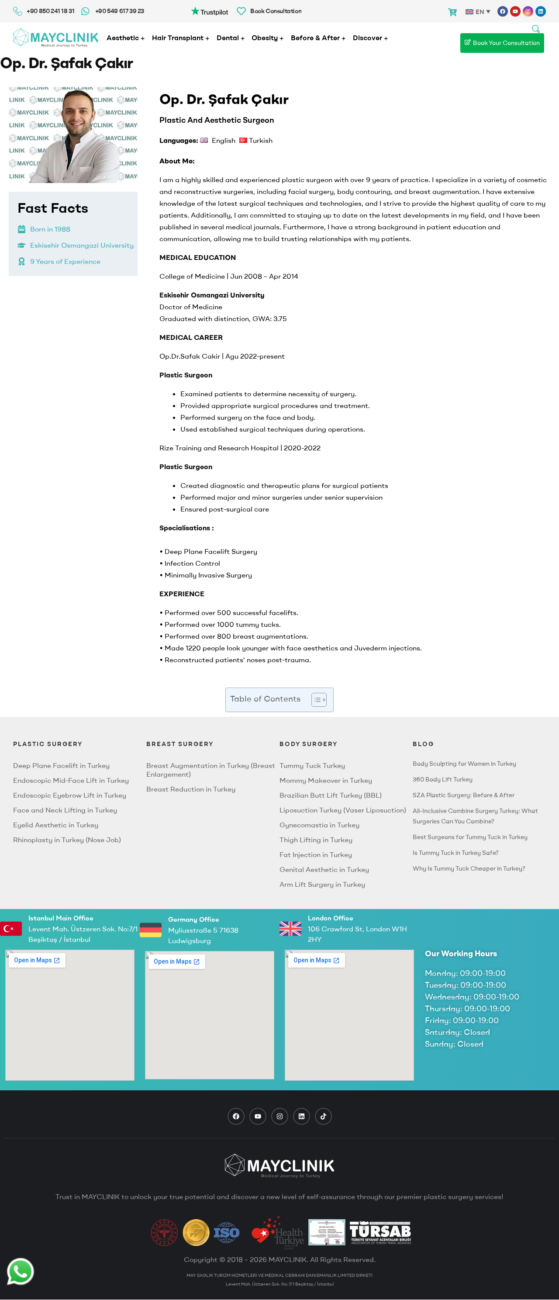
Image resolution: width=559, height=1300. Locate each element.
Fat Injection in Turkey (316, 854)
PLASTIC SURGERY (48, 744)
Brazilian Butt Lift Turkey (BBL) (331, 795)
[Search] (536, 28)
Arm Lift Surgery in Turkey (322, 884)
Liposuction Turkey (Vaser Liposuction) (343, 810)
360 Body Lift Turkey (443, 779)
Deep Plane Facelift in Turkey (61, 765)
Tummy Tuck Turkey (312, 765)
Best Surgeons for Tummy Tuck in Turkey (470, 837)
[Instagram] (528, 11)
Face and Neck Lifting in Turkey (65, 810)
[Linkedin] (540, 11)
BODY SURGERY (309, 744)
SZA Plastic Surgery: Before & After (463, 795)
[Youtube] (515, 11)
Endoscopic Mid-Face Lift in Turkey (71, 780)
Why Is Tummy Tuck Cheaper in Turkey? (469, 868)
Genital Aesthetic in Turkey (324, 869)
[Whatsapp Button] (20, 1271)
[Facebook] (502, 11)
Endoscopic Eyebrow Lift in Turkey (69, 795)
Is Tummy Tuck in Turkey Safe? (456, 853)
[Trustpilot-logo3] (209, 10)
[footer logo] (279, 1166)
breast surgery (180, 744)
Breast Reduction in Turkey (190, 789)
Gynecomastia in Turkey (319, 824)
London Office (330, 918)
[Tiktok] (323, 1116)
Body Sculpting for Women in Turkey (464, 764)
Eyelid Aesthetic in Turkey (55, 824)
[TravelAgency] (326, 1232)
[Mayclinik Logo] (55, 37)
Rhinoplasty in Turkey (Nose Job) (67, 839)
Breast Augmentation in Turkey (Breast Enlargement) (210, 769)
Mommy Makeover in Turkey (326, 780)
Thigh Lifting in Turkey (316, 839)
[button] (314, 699)
